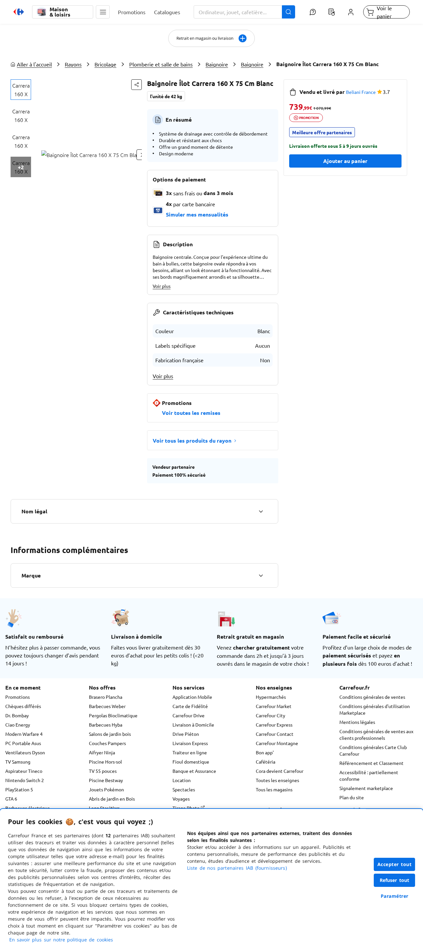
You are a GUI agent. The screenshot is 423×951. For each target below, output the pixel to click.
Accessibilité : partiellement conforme (368, 775)
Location (182, 780)
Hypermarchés (271, 697)
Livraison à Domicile (193, 725)
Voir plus (162, 286)
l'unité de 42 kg (166, 96)
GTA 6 (11, 799)
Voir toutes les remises (191, 412)
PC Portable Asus (23, 743)
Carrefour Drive (189, 715)
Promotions (17, 697)
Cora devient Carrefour (279, 771)
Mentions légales (357, 722)
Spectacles (184, 789)
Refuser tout (394, 880)
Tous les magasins (274, 789)
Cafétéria (265, 762)
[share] (136, 84)
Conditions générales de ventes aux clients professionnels (376, 734)
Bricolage (105, 64)
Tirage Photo (187, 808)
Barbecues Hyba (105, 725)
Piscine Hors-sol (105, 762)
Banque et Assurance (194, 771)
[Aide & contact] (312, 12)
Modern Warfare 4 (24, 734)
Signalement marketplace (366, 788)
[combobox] (244, 12)
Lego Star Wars (104, 808)
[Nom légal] (260, 511)
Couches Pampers (107, 743)
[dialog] (211, 880)
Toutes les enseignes (277, 780)
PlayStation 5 (19, 789)
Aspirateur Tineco (23, 771)
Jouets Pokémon (106, 789)
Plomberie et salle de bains (161, 64)
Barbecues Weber (107, 706)
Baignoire (217, 64)
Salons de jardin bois (110, 734)
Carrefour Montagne (277, 743)
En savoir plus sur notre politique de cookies (61, 939)
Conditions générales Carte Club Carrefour (373, 750)
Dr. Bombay (17, 715)
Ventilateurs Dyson (25, 752)
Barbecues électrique (27, 808)
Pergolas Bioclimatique (113, 715)
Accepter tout (394, 864)
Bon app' (265, 752)
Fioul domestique (191, 762)
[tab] (21, 89)
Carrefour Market (273, 706)
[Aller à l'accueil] (18, 12)
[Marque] (260, 575)
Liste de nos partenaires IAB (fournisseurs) (237, 868)
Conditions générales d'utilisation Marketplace (374, 709)
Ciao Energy (17, 725)
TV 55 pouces (103, 771)
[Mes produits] (332, 12)
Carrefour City (270, 715)
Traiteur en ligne (190, 752)
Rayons (73, 64)
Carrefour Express (274, 725)
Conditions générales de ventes (372, 697)
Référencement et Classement (371, 763)
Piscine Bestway (106, 780)
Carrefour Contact (274, 734)
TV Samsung (17, 762)
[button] (103, 12)
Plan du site (351, 797)
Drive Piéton (186, 734)
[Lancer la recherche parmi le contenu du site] (288, 12)
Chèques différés (23, 706)
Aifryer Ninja (102, 752)
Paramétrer (394, 896)
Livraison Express (190, 743)
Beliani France (361, 92)
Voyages (181, 799)
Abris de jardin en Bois (112, 799)
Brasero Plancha (105, 697)
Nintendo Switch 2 (24, 780)
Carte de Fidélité (190, 706)
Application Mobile (192, 697)
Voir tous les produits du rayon (192, 440)
